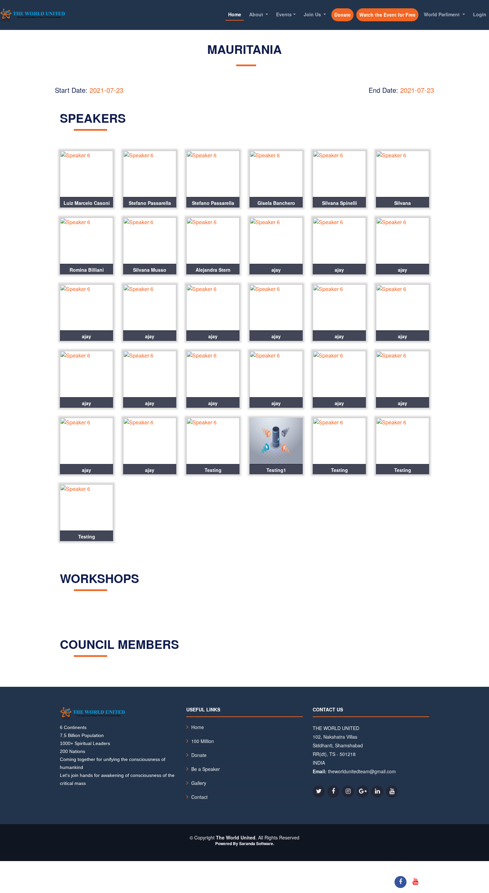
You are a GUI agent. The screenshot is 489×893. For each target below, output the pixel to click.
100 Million (202, 741)
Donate (342, 14)
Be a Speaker (205, 769)
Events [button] (284, 14)
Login (479, 14)
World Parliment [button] (442, 14)
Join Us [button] (313, 14)
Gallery (198, 783)
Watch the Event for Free (387, 14)
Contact (199, 797)
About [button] (256, 14)
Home (234, 14)
